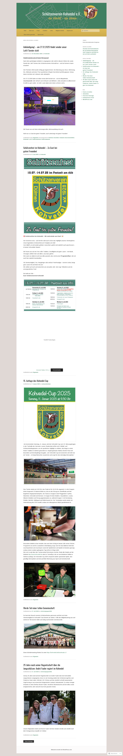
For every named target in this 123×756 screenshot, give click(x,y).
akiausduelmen (46, 384)
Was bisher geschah (29, 34)
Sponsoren (40, 34)
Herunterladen (57, 370)
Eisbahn (62, 137)
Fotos (38, 30)
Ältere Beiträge (29, 741)
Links (51, 30)
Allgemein (35, 137)
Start (25, 30)
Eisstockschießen (69, 137)
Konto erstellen (87, 92)
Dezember (56, 137)
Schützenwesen (45, 139)
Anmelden (86, 93)
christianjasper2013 (46, 611)
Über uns (31, 30)
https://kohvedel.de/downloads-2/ (56, 652)
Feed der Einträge (88, 95)
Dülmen (51, 137)
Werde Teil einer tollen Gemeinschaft (39, 608)
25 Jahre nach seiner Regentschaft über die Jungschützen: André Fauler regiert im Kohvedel (43, 666)
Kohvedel (47, 53)
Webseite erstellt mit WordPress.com (61, 749)
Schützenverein (36, 139)
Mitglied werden (60, 30)
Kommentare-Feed (88, 97)
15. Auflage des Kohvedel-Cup (35, 380)
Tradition (45, 30)
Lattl (30, 139)
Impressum (70, 30)
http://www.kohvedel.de (35, 554)
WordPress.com (87, 99)
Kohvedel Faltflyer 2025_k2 (43, 370)
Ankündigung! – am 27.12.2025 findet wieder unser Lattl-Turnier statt (91, 62)
